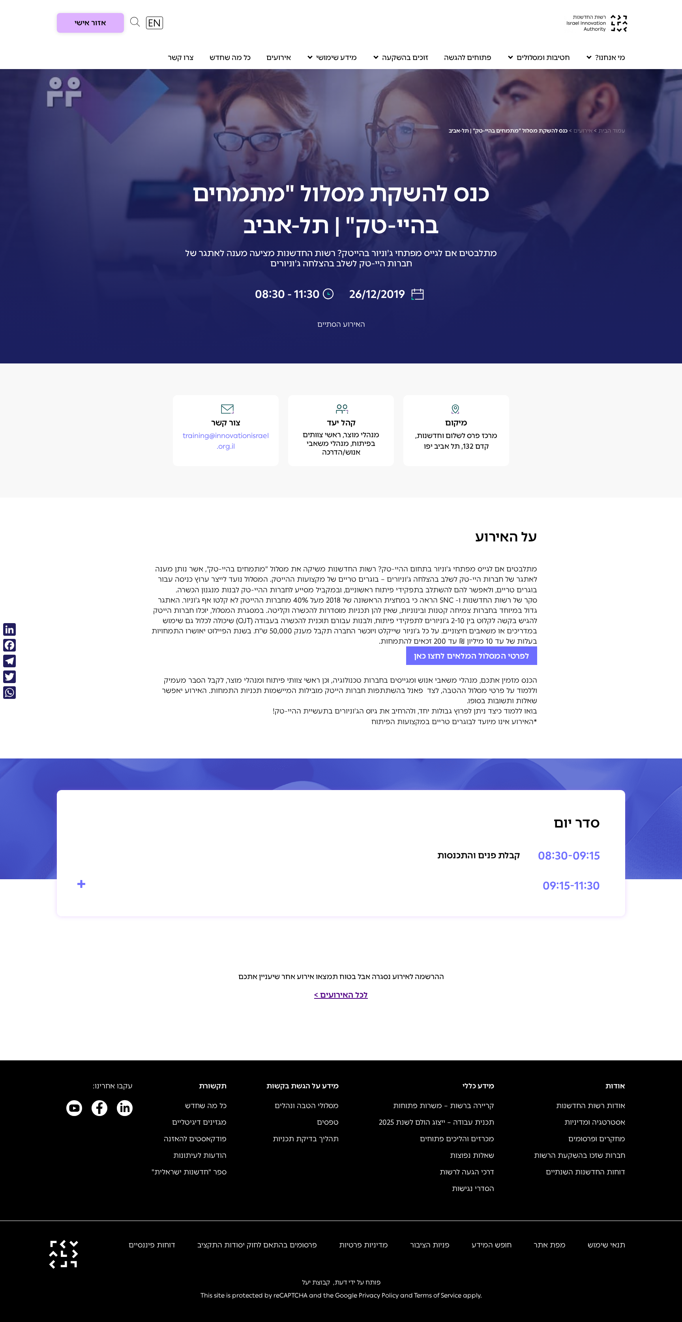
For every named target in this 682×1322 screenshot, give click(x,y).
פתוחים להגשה (467, 57)
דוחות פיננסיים (152, 1245)
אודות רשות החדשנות (590, 1105)
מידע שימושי (336, 57)
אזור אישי (90, 23)
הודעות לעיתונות (200, 1155)
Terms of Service (437, 1295)
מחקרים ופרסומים (596, 1139)
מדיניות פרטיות (363, 1245)
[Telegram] (9, 661)
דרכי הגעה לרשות (467, 1172)
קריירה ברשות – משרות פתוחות (443, 1105)
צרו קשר (181, 57)
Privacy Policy (379, 1295)
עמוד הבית (611, 130)
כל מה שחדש (230, 57)
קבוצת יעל (316, 1282)
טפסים (328, 1122)
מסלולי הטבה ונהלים (307, 1105)
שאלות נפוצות (472, 1155)
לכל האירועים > (341, 995)
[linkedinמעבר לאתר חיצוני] (125, 1109)
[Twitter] (9, 677)
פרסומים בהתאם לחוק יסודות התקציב (257, 1245)
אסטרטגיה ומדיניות (594, 1122)
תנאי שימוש (606, 1245)
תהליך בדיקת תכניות (306, 1139)
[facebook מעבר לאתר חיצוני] (99, 1109)
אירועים (278, 57)
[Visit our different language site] (154, 23)
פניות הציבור (430, 1245)
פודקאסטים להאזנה (195, 1139)
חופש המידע (492, 1245)
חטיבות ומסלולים (543, 57)
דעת (341, 1282)
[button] (135, 23)
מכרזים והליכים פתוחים (457, 1139)
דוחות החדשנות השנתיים (585, 1172)
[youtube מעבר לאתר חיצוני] (74, 1109)
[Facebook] (9, 645)
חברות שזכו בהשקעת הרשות (579, 1155)
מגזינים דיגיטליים (199, 1122)
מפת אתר (550, 1245)
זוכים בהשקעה (405, 57)
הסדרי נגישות (473, 1188)
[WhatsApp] (9, 692)
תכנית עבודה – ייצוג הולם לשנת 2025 (436, 1122)
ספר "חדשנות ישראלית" (189, 1172)
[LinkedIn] (9, 629)
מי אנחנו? (610, 57)
